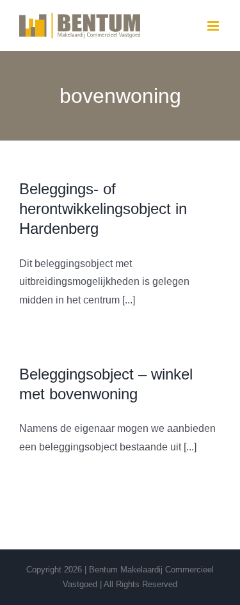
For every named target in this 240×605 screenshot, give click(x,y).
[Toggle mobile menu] (214, 26)
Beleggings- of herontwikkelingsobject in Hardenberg (103, 208)
